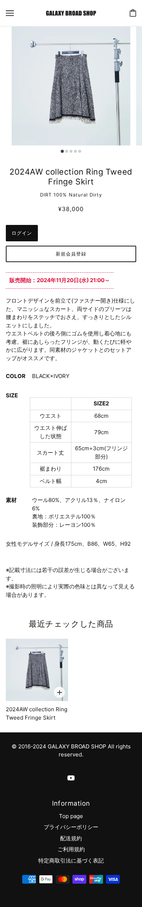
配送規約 (71, 838)
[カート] (133, 13)
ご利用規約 (71, 849)
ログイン (22, 233)
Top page (71, 816)
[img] (71, 777)
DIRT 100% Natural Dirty (71, 195)
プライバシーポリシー (71, 827)
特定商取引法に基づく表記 (71, 860)
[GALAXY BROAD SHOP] (71, 12)
